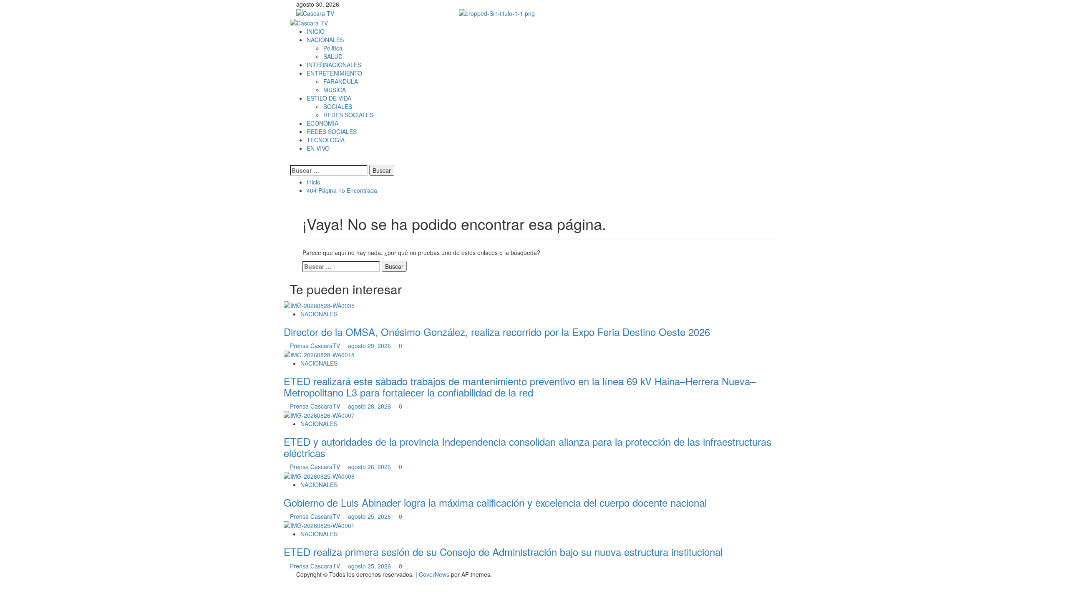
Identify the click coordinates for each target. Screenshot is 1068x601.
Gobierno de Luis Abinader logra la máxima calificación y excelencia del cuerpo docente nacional (495, 502)
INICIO (316, 31)
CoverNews (434, 574)
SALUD (333, 56)
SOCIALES (337, 106)
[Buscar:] (329, 170)
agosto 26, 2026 (370, 466)
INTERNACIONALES (334, 65)
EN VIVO (318, 148)
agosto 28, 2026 (370, 406)
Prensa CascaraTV (316, 345)
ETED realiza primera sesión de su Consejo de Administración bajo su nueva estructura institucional (503, 551)
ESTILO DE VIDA (329, 98)
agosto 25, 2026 (370, 516)
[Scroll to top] (2, 582)
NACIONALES (325, 39)
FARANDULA (340, 81)
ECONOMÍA (322, 123)
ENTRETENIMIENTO (334, 73)
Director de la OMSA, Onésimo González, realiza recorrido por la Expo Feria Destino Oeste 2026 (497, 331)
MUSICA (334, 90)
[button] (292, 161)
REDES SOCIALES (348, 115)
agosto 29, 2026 (370, 345)
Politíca (333, 48)
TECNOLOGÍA (326, 140)
